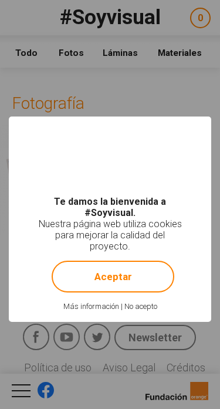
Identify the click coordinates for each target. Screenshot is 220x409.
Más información (91, 306)
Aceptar (113, 276)
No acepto (140, 306)
